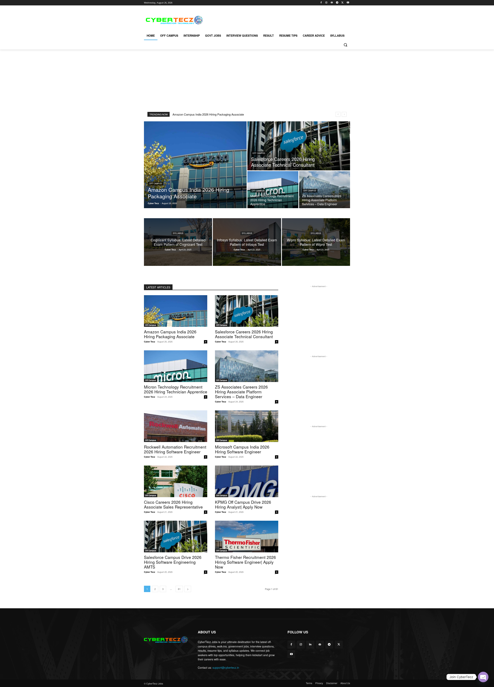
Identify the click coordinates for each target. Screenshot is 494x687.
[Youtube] (348, 3)
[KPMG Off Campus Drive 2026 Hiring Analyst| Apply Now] (246, 481)
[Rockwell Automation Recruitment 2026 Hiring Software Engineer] (175, 426)
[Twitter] (342, 3)
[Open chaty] (483, 677)
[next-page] (187, 589)
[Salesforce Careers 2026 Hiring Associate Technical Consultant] (298, 145)
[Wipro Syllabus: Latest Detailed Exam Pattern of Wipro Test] (316, 242)
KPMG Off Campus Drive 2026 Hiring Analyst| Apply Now (243, 504)
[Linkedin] (310, 644)
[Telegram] (337, 3)
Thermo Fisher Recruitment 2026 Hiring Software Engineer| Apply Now (245, 562)
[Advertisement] (276, 19)
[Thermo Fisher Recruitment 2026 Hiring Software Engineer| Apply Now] (246, 536)
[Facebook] (321, 3)
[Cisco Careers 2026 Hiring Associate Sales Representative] (175, 481)
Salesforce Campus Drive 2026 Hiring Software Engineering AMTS (172, 562)
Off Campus (155, 183)
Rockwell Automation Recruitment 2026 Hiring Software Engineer (175, 449)
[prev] (338, 114)
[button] (345, 44)
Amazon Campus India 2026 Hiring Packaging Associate (208, 114)
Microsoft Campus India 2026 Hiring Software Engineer (242, 449)
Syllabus (178, 233)
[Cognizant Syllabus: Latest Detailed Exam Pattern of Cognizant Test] (178, 242)
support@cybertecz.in (225, 667)
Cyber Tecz (149, 341)
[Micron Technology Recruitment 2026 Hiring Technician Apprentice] (272, 189)
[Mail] (332, 3)
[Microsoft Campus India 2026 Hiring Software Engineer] (246, 426)
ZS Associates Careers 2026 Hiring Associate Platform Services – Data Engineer (241, 391)
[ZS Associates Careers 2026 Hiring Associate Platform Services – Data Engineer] (324, 189)
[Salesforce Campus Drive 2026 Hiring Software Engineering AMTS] (175, 536)
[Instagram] (326, 3)
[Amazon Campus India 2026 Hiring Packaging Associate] (195, 164)
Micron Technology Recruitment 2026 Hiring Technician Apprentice (175, 389)
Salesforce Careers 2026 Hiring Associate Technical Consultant (244, 334)
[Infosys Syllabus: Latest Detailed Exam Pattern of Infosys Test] (247, 242)
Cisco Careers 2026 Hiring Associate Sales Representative (173, 504)
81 (179, 589)
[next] (344, 114)
